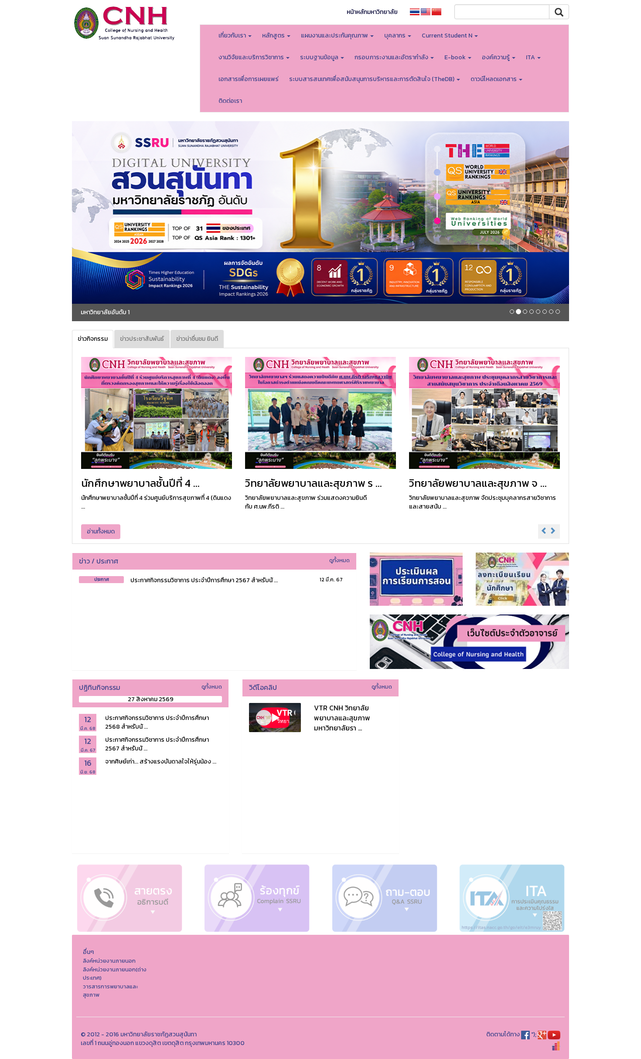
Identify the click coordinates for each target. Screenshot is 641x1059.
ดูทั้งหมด (339, 560)
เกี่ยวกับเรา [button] (232, 35)
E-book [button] (455, 57)
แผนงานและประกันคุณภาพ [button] (335, 35)
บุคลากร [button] (395, 35)
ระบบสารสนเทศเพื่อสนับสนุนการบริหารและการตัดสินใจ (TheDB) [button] (372, 79)
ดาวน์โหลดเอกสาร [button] (494, 79)
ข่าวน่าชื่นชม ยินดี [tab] (197, 338)
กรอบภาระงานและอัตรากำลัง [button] (392, 57)
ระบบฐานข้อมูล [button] (320, 57)
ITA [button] (531, 57)
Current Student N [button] (448, 35)
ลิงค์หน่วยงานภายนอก (109, 961)
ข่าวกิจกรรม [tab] (93, 338)
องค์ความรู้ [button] (496, 57)
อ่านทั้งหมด (101, 531)
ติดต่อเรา (230, 100)
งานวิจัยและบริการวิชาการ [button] (251, 57)
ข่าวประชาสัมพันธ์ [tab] (142, 338)
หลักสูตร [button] (274, 35)
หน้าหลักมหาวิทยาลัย (372, 12)
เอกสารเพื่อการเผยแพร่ (248, 79)
